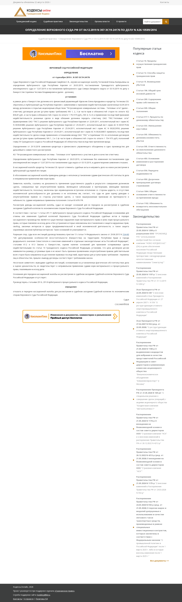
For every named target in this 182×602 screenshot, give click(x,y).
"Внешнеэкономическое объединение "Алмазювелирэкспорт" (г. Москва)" (151, 363)
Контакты (164, 2)
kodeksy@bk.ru (43, 595)
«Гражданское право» (64, 591)
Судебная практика (53, 21)
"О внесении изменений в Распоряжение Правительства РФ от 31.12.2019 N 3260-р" (151, 276)
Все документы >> (159, 560)
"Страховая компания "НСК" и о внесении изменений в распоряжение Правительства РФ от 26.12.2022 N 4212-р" (151, 428)
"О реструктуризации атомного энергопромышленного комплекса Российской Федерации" (151, 329)
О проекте (121, 21)
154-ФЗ (126, 234)
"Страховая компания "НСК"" (150, 460)
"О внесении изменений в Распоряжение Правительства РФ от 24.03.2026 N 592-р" (151, 485)
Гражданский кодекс (26, 21)
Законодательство (78, 21)
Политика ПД (42, 599)
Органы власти (102, 21)
